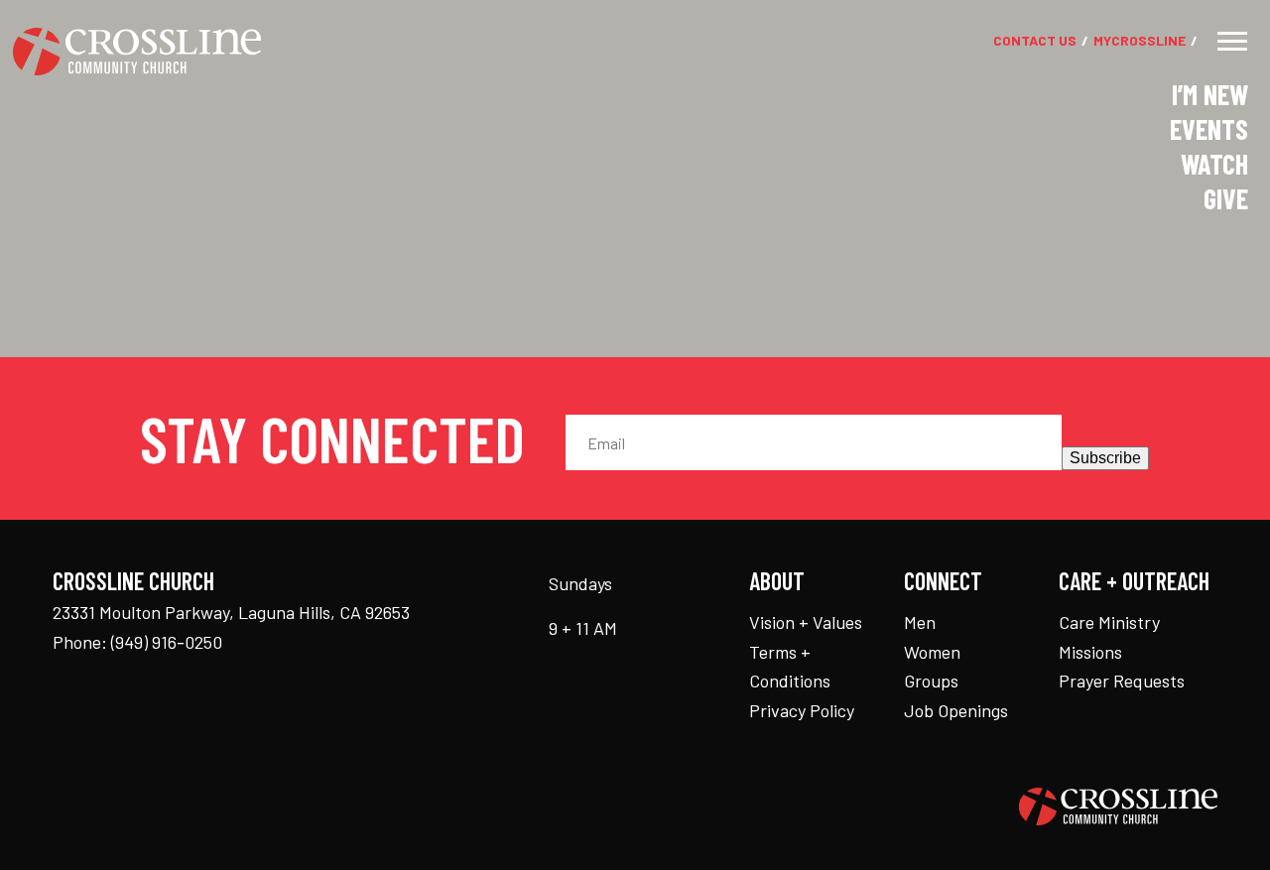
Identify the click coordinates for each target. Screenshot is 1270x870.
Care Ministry (1109, 622)
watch (1214, 164)
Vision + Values (805, 622)
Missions (1090, 652)
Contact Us (1035, 41)
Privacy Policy (801, 710)
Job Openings (956, 710)
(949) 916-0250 (166, 642)
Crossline (1139, 41)
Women (932, 652)
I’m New (1210, 94)
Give (1226, 198)
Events (1209, 129)
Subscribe (1105, 457)
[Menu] (1232, 41)
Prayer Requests (1122, 680)
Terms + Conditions (789, 666)
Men (920, 622)
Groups (931, 680)
